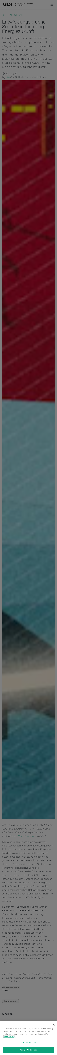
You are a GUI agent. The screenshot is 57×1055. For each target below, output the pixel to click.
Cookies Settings (28, 1042)
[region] (28, 1038)
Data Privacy (9, 1037)
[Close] (54, 1025)
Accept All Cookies (28, 1050)
